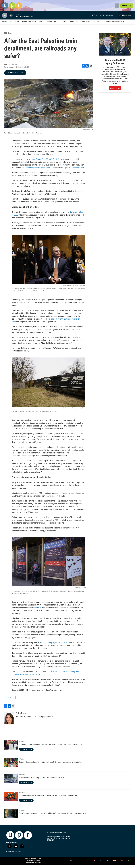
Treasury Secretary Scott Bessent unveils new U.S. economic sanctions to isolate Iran (50, 762)
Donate (127, 5)
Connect (86, 22)
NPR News (8, 33)
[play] (4, 15)
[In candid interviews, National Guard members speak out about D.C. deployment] (11, 796)
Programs (51, 22)
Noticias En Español (11, 22)
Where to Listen (29, 22)
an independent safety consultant (36, 168)
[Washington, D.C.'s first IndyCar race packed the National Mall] (11, 778)
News (40, 22)
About (63, 22)
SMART (38, 608)
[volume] (11, 15)
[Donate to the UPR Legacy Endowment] (115, 44)
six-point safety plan (75, 168)
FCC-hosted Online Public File (56, 832)
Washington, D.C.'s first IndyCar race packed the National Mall (41, 778)
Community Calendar (115, 22)
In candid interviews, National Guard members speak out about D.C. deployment (48, 795)
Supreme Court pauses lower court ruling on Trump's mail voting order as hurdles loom (50, 744)
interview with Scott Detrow (42, 159)
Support (74, 22)
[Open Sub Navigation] (44, 22)
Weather (98, 22)
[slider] (14, 15)
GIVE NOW (115, 88)
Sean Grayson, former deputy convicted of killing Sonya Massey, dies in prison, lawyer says (52, 813)
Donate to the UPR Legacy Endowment (115, 62)
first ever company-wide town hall (54, 642)
